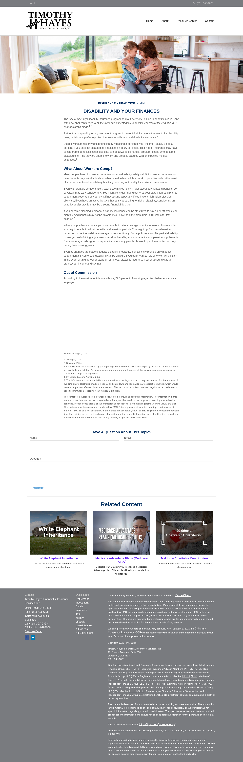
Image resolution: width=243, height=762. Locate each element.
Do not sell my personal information (134, 636)
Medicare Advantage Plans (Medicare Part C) (121, 560)
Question (35, 458)
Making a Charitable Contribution (184, 558)
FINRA (186, 668)
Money (80, 617)
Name (33, 437)
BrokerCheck (183, 595)
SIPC (194, 668)
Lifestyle (80, 621)
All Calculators (84, 632)
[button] (165, 21)
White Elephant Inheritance (59, 558)
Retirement (82, 599)
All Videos (82, 629)
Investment (82, 602)
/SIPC (207, 683)
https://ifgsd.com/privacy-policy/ (157, 724)
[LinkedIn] (31, 3)
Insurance (81, 610)
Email (127, 437)
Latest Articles (84, 625)
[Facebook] (34, 3)
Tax (78, 614)
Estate (79, 606)
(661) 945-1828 (205, 3)
